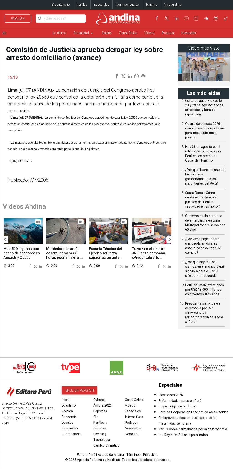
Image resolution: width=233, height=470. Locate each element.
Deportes (100, 411)
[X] (166, 18)
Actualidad (83, 33)
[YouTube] (186, 18)
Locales (67, 423)
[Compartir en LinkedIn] (40, 266)
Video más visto (204, 48)
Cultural (99, 400)
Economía (69, 417)
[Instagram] (196, 18)
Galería (107, 33)
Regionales (70, 428)
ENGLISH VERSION (79, 390)
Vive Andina (172, 5)
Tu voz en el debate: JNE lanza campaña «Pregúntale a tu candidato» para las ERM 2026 (148, 258)
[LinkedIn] (176, 18)
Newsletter (188, 33)
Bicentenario (61, 5)
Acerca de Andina (111, 455)
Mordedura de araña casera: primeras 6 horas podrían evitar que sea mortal (63, 255)
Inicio (66, 400)
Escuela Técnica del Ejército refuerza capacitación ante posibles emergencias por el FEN (107, 258)
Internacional (71, 434)
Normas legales (127, 5)
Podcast (168, 33)
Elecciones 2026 (171, 395)
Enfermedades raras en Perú (180, 401)
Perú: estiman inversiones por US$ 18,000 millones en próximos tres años (204, 289)
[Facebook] (156, 18)
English (18, 19)
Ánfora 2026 (102, 405)
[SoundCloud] (206, 18)
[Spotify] (215, 18)
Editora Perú (86, 455)
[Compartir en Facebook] (30, 266)
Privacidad (150, 455)
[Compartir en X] (35, 266)
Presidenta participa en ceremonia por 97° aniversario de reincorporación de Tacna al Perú (204, 313)
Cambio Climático (106, 445)
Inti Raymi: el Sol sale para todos (183, 435)
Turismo (151, 5)
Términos (133, 455)
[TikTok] (225, 18)
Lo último (59, 33)
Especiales (101, 5)
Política (67, 411)
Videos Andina (24, 206)
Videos (149, 33)
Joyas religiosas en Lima (177, 406)
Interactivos (134, 417)
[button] (5, 239)
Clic (96, 417)
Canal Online (128, 33)
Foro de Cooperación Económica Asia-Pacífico (194, 412)
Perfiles (81, 5)
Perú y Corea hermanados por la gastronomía (193, 429)
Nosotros (132, 434)
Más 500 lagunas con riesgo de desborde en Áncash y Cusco (21, 253)
